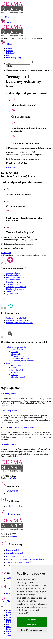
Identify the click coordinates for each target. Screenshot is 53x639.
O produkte (10, 363)
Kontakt (9, 51)
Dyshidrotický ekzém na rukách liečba (17, 427)
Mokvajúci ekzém (8, 444)
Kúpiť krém (11, 167)
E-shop (9, 55)
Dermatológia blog (13, 57)
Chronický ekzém (13, 280)
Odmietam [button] (31, 625)
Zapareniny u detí (13, 284)
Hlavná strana (11, 48)
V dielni (14, 352)
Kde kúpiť (10, 53)
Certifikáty (15, 372)
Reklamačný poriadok (15, 556)
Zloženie (14, 374)
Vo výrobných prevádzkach (22, 361)
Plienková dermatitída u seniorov (19, 323)
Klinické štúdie (17, 370)
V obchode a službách (20, 358)
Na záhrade (16, 354)
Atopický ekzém (13, 273)
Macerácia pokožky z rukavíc (18, 320)
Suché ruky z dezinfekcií (16, 318)
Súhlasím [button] (32, 619)
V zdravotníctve (17, 356)
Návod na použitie (18, 377)
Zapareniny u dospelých (16, 287)
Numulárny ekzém (13, 282)
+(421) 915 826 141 (14, 491)
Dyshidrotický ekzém (15, 277)
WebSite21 (14, 478)
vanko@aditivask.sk (14, 506)
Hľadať (9, 66)
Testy (13, 368)
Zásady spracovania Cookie (17, 562)
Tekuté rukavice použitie (16, 347)
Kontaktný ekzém (13, 275)
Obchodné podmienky (15, 553)
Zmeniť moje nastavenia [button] (31, 630)
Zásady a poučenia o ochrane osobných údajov (25, 559)
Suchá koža (11, 291)
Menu (7, 17)
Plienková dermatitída (15, 289)
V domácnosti (17, 349)
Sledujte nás (13, 514)
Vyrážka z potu (12, 293)
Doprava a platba (13, 550)
